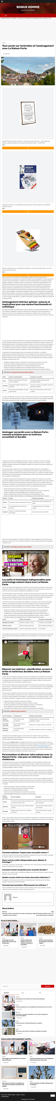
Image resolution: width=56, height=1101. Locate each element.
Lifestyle (14, 18)
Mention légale (11, 1094)
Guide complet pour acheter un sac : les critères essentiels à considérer (27, 942)
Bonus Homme (28, 7)
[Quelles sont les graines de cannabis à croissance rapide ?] (46, 929)
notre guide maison (43, 745)
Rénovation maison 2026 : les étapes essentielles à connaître (31, 1031)
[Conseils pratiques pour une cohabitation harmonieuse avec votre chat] (8, 1007)
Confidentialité (5, 1096)
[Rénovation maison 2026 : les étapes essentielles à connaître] (8, 1031)
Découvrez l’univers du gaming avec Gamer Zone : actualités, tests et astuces (15, 913)
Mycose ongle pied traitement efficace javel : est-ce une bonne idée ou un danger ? (41, 913)
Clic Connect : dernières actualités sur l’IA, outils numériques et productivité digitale (13, 1084)
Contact (23, 1094)
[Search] (54, 15)
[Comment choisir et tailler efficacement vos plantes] (8, 1023)
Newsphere (24, 1099)
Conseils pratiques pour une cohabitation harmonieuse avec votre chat (34, 1007)
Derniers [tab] (6, 993)
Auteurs (18, 1094)
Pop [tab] (23, 993)
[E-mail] (4, 905)
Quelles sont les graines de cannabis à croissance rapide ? (46, 941)
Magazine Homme (6, 18)
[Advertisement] (28, 30)
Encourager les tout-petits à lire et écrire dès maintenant (9, 941)
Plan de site (4, 1094)
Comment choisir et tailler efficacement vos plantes (29, 1023)
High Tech (18, 1012)
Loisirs (17, 1005)
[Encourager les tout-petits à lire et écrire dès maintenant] (9, 929)
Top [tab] (40, 993)
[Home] (2, 15)
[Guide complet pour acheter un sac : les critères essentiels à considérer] (28, 929)
